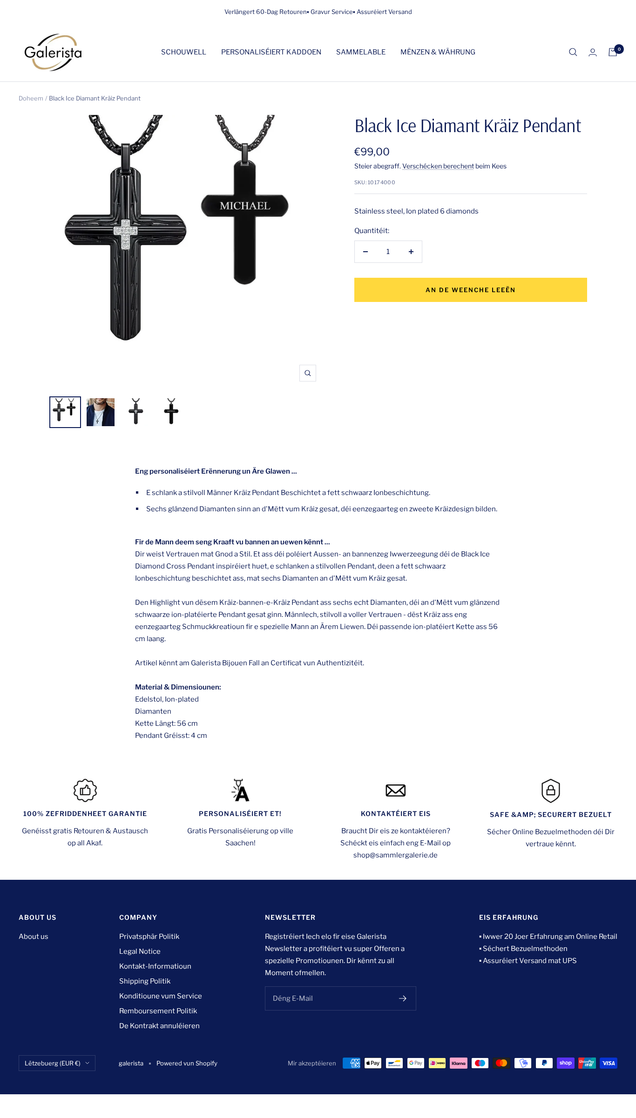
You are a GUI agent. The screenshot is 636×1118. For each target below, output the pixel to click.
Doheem (31, 98)
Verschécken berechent (438, 166)
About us (33, 936)
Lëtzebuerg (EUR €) (53, 1063)
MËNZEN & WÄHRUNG (437, 52)
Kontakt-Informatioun (155, 966)
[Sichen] (573, 52)
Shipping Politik (144, 981)
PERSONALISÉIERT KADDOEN (271, 52)
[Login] (593, 52)
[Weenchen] (612, 52)
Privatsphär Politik (149, 936)
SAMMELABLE (361, 52)
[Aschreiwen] (403, 998)
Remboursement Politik (158, 1011)
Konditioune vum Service (160, 996)
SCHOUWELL (183, 52)
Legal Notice (140, 951)
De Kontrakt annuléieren (159, 1026)
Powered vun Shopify (186, 1063)
